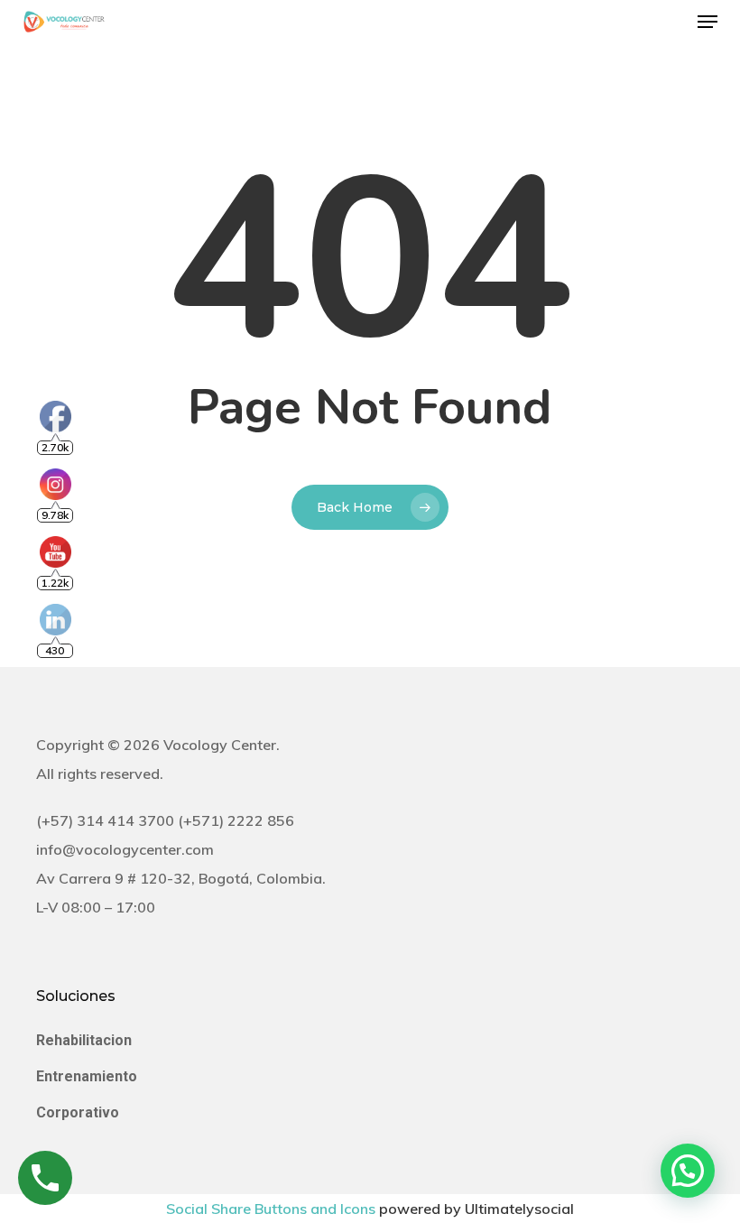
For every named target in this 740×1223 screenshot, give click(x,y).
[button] (707, 22)
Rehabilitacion (84, 1040)
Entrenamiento (86, 1076)
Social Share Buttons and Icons (270, 1209)
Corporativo (77, 1112)
